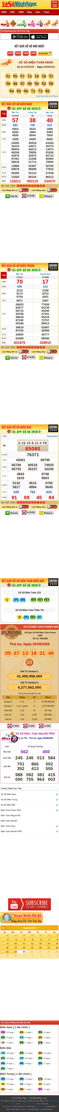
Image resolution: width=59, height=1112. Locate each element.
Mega (29, 11)
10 (15, 943)
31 (49, 935)
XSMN (4, 11)
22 (57, 947)
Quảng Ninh (52, 436)
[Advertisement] (29, 230)
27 (15, 935)
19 (32, 947)
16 (7, 947)
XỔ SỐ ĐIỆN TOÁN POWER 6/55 (40, 627)
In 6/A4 (31, 726)
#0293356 (29, 67)
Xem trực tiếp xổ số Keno (47, 96)
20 (40, 947)
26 (7, 935)
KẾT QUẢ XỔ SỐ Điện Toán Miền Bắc (23, 581)
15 (57, 943)
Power (47, 11)
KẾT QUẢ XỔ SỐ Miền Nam (17, 104)
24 (15, 951)
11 (24, 943)
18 (24, 947)
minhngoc (40, 1106)
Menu (54, 2)
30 (40, 935)
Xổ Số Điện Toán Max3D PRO (35, 733)
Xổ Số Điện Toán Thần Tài (29, 610)
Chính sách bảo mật (27, 1104)
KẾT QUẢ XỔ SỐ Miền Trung (18, 266)
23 (7, 951)
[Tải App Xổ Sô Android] (20, 36)
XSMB (21, 11)
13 (40, 943)
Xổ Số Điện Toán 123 (29, 592)
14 (49, 943)
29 (32, 935)
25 (24, 951)
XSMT (12, 11)
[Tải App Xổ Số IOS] (39, 36)
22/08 (18, 53)
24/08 (33, 53)
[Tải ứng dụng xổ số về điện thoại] (24, 108)
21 (49, 947)
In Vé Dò (31, 196)
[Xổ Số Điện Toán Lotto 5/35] (22, 23)
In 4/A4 (15, 726)
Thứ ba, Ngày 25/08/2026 (30, 644)
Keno (38, 11)
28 (24, 935)
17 (15, 947)
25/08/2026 (49, 67)
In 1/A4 (47, 726)
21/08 (10, 53)
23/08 (25, 53)
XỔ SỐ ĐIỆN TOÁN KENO (36, 62)
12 (32, 943)
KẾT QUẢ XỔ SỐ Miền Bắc (17, 427)
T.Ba (4, 114)
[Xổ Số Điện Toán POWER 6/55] (13, 23)
